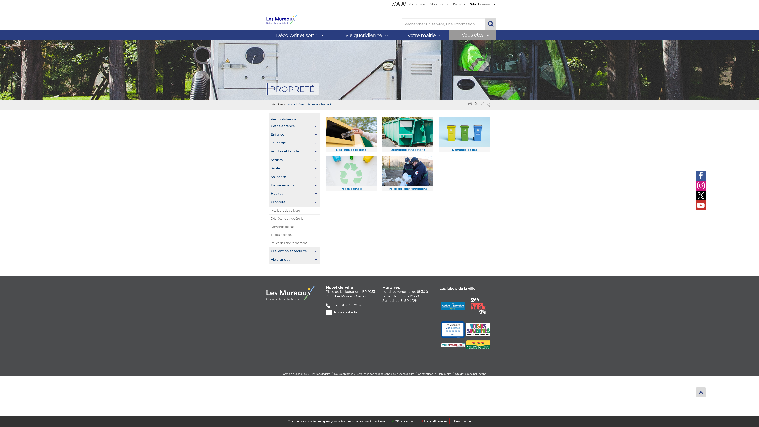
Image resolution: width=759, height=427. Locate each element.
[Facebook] (701, 176)
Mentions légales (320, 373)
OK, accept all (404, 421)
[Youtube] (701, 205)
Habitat (277, 194)
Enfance (277, 134)
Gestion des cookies (295, 373)
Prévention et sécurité (289, 251)
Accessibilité (406, 373)
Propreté (325, 104)
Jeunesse (278, 143)
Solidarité (278, 177)
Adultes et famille (285, 151)
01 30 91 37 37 (351, 305)
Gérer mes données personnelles (376, 373)
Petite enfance (283, 126)
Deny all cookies (435, 421)
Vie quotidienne (308, 104)
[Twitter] (701, 195)
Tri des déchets (281, 235)
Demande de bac (282, 227)
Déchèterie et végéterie (287, 218)
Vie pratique (281, 260)
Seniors (277, 160)
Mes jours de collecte (285, 210)
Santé (275, 168)
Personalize (462, 421)
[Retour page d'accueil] (331, 19)
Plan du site (444, 373)
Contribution (425, 373)
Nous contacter (346, 312)
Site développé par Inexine (470, 373)
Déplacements (283, 185)
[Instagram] (701, 186)
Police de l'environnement (289, 243)
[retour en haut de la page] (701, 392)
